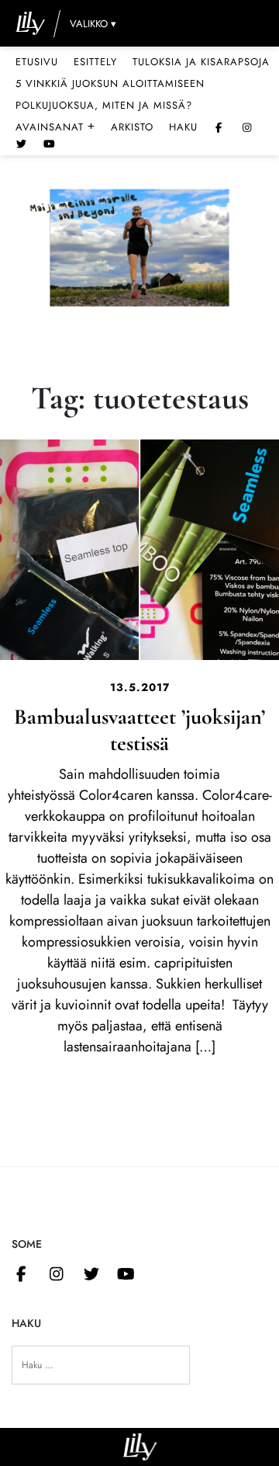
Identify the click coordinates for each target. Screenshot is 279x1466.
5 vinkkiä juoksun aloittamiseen (110, 83)
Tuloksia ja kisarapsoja (201, 61)
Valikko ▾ (93, 23)
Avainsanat (55, 126)
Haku (183, 127)
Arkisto (132, 127)
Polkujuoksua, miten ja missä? (104, 105)
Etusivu (37, 61)
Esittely (95, 61)
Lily (139, 1447)
